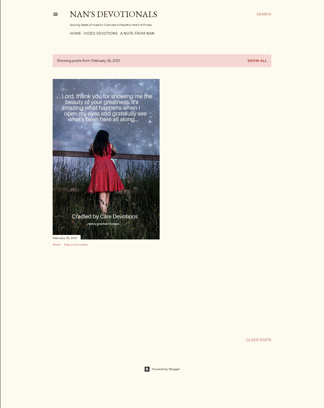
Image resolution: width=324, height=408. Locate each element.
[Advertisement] (106, 291)
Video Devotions (101, 33)
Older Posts (258, 340)
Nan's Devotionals (113, 14)
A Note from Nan (137, 33)
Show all (257, 61)
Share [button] (56, 244)
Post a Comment (76, 244)
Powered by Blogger (166, 369)
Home (75, 33)
